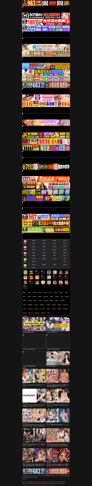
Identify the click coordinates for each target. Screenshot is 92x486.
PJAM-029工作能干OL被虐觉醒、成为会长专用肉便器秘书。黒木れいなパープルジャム (34, 405)
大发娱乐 (24, 304)
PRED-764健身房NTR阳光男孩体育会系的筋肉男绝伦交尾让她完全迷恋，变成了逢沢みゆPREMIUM (34, 466)
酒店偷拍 (67, 296)
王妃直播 (30, 300)
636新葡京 (48, 304)
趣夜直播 (46, 300)
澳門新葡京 (30, 304)
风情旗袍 (33, 255)
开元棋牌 (34, 292)
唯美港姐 (54, 246)
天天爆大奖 (30, 308)
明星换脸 (44, 255)
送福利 (66, 292)
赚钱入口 (49, 313)
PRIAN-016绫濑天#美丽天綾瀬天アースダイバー (58, 425)
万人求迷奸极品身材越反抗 (29, 366)
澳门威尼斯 (65, 308)
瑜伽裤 (54, 255)
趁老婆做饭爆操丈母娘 (28, 332)
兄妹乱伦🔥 (37, 313)
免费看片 (48, 308)
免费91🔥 (25, 313)
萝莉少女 (65, 240)
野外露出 (65, 249)
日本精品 (44, 243)
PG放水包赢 (45, 296)
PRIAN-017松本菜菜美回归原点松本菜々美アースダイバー (57, 405)
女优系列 (44, 252)
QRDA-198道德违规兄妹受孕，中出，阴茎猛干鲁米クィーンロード (34, 445)
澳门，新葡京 (42, 308)
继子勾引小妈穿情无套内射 (29, 349)
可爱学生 (54, 252)
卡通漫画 (33, 258)
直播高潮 (51, 296)
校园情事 (44, 264)
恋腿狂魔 (65, 252)
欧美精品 (54, 240)
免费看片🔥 (42, 304)
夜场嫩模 (51, 300)
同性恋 (65, 261)
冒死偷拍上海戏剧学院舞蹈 (53, 349)
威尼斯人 (24, 292)
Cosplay (54, 243)
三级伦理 (33, 243)
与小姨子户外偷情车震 (52, 332)
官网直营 (40, 292)
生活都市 (33, 264)
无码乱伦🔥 (65, 304)
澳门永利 (45, 292)
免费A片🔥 (30, 313)
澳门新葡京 (62, 300)
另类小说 (33, 267)
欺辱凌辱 (33, 249)
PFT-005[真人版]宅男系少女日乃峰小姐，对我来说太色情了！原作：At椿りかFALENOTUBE (34, 425)
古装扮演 (33, 252)
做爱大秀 (54, 308)
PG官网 (29, 292)
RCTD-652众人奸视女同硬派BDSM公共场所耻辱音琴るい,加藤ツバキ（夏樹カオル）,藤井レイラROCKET (58, 466)
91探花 (44, 249)
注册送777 (61, 292)
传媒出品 (33, 261)
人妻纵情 (54, 264)
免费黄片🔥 (43, 313)
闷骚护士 (65, 255)
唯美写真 (54, 258)
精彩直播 (57, 296)
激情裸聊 (54, 304)
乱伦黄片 (35, 300)
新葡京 (24, 296)
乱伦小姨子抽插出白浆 (52, 366)
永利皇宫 (36, 304)
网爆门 (65, 258)
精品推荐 (33, 240)
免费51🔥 (59, 304)
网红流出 (54, 249)
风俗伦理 (65, 264)
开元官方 (24, 308)
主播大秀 (24, 300)
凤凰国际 (39, 296)
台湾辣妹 (33, 246)
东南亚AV (65, 246)
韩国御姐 (44, 246)
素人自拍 (65, 243)
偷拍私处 (40, 300)
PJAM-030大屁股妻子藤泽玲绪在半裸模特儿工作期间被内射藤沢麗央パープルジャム (58, 385)
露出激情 (44, 258)
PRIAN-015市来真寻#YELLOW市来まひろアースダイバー (34, 385)
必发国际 (56, 300)
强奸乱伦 (44, 240)
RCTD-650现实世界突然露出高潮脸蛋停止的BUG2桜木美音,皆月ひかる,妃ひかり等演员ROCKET (57, 446)
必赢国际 (34, 296)
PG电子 (50, 292)
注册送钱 (55, 292)
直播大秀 (59, 308)
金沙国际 (36, 308)
